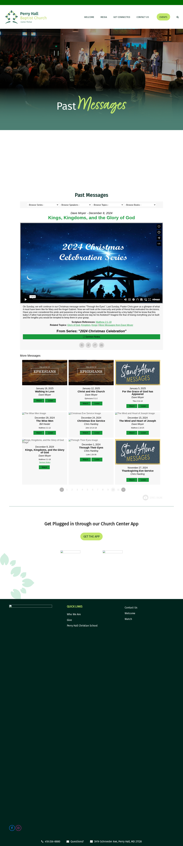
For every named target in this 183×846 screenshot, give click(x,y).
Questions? (77, 841)
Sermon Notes (92, 337)
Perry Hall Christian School (82, 625)
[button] (178, 16)
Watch (39, 401)
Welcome (130, 613)
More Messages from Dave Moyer (116, 325)
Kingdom (85, 325)
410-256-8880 (52, 841)
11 (118, 489)
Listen (50, 401)
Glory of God (73, 325)
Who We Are (74, 614)
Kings (94, 325)
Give (69, 620)
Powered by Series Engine (152, 497)
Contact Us (131, 607)
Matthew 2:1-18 (104, 322)
